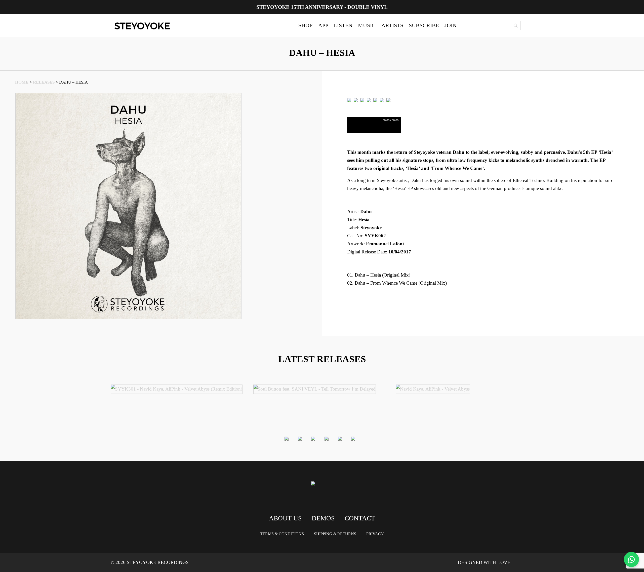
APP (323, 25)
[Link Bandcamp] (362, 100)
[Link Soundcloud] (382, 100)
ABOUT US (285, 518)
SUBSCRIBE (424, 25)
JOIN (451, 25)
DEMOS (323, 518)
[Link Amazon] (375, 100)
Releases (44, 82)
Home (21, 82)
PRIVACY (375, 534)
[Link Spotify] (356, 100)
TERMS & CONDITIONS (282, 534)
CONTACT (360, 518)
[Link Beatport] (349, 100)
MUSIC (367, 25)
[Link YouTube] (388, 100)
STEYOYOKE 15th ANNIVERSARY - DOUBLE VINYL (322, 7)
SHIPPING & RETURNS (335, 534)
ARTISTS (392, 25)
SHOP (305, 25)
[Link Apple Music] (369, 100)
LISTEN (343, 25)
